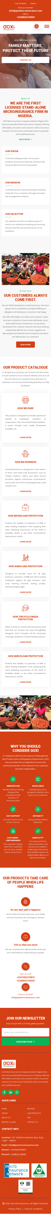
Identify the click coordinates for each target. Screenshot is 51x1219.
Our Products (20, 3)
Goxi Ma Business (25, 462)
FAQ (29, 1117)
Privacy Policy (14, 1208)
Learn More (25, 437)
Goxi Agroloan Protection (25, 566)
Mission (31, 1108)
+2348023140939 (26, 17)
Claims (33, 3)
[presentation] (5, 77)
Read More (24, 139)
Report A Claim (9, 1122)
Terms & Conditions (33, 1208)
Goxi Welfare (25, 408)
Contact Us (25, 60)
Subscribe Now (24, 1041)
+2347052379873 (26, 977)
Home (4, 1108)
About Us (6, 1117)
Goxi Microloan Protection (25, 515)
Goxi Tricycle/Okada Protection (25, 618)
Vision (5, 1113)
